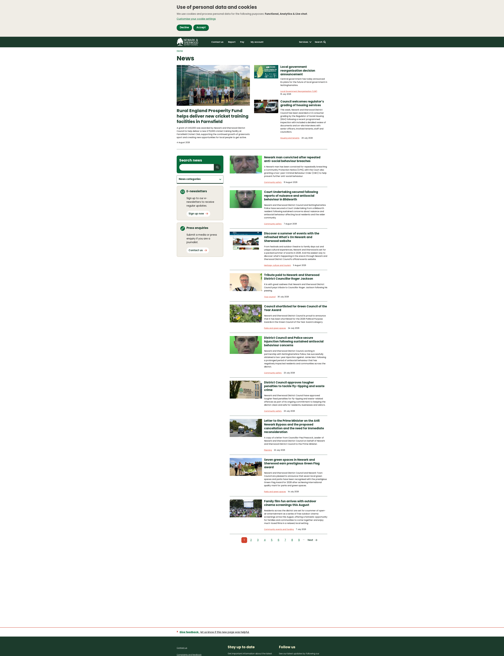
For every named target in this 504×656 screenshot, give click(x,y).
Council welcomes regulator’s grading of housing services (302, 103)
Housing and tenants (289, 138)
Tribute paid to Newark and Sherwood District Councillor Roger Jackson (291, 277)
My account (257, 41)
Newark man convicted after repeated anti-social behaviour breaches (292, 159)
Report (231, 41)
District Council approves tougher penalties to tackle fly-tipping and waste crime (294, 386)
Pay (242, 41)
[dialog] (252, 18)
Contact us (217, 41)
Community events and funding (279, 529)
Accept (201, 27)
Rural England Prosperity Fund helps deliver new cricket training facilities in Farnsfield (212, 116)
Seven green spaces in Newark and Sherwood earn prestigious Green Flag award (292, 463)
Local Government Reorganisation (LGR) (298, 91)
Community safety (273, 182)
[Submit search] (217, 167)
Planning (268, 450)
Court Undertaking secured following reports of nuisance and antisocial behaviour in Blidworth (291, 195)
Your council (269, 296)
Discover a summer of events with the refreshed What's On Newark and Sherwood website (291, 237)
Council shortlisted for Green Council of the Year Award (295, 308)
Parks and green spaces (275, 328)
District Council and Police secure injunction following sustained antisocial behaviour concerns (294, 341)
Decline (184, 27)
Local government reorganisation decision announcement (297, 70)
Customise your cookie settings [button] (196, 19)
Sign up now (196, 213)
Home (180, 50)
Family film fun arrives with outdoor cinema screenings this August (290, 503)
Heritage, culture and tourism (277, 265)
